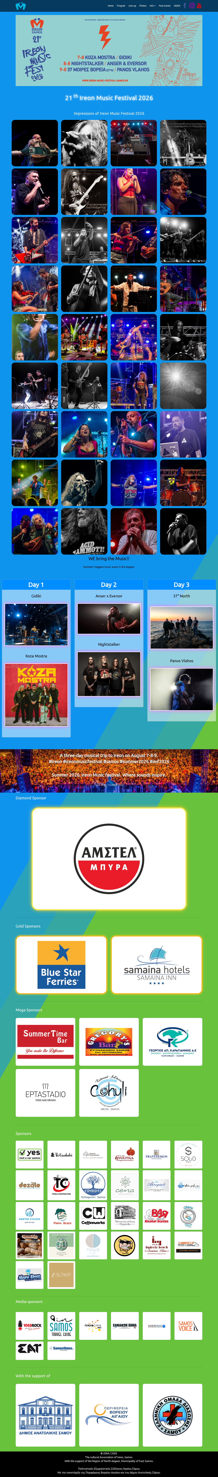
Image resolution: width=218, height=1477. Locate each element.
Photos (143, 5)
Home (111, 5)
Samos (128, 1457)
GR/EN (177, 5)
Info (152, 5)
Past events (165, 5)
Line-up (132, 5)
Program (121, 5)
